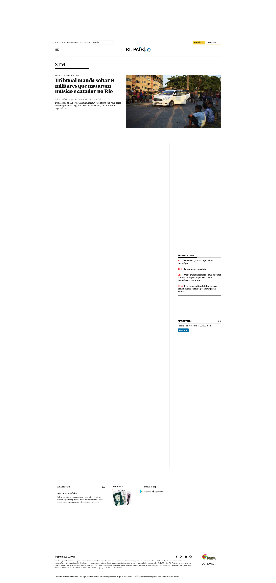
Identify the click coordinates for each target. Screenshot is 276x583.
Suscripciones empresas (148, 577)
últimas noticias (186, 255)
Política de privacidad (108, 577)
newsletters (184, 321)
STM (60, 65)
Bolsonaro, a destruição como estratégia (195, 262)
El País (57, 99)
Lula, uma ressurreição (195, 269)
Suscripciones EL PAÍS (130, 577)
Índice (164, 577)
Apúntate (183, 330)
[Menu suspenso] (57, 49)
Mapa (119, 577)
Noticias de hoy (173, 577)
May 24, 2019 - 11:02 (92, 99)
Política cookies (93, 577)
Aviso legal (82, 577)
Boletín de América (67, 493)
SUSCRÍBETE (199, 42)
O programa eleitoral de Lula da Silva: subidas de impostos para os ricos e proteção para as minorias (199, 278)
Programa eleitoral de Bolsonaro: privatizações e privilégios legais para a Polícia (197, 289)
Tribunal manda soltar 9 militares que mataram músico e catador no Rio (84, 85)
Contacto (58, 577)
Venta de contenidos (70, 577)
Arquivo (116, 487)
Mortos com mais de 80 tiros (67, 76)
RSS (159, 577)
